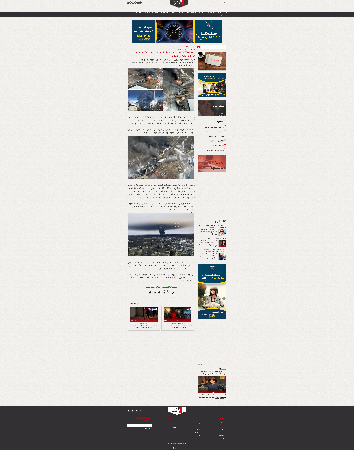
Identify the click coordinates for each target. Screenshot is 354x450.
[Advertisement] (175, 225)
